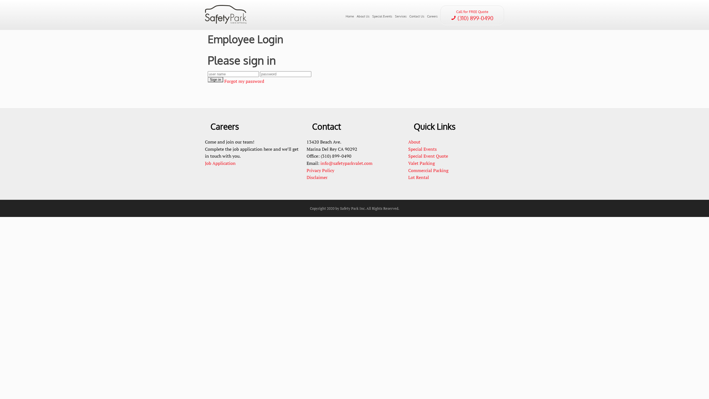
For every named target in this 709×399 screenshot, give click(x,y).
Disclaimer (317, 177)
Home (350, 16)
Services (401, 16)
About (414, 142)
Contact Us (416, 16)
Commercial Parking (428, 170)
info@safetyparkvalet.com (346, 163)
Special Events (382, 16)
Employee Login (245, 39)
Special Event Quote (428, 156)
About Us (363, 16)
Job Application (220, 163)
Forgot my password (244, 81)
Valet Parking (421, 163)
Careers (432, 16)
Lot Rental (418, 177)
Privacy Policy (320, 170)
